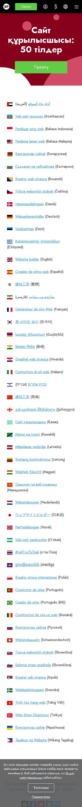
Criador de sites (27, 602)
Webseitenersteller (29, 216)
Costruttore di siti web (32, 371)
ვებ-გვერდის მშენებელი (35, 409)
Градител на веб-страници (36, 484)
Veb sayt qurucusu (29, 116)
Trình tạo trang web (30, 702)
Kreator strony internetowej (36, 577)
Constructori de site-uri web (36, 614)
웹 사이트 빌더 (26, 321)
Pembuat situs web (29, 128)
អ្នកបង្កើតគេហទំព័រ (27, 564)
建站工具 (22, 284)
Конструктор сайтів (30, 727)
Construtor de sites (30, 589)
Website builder (27, 259)
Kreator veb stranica (30, 677)
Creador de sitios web (32, 271)
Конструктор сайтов (30, 627)
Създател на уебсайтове (34, 166)
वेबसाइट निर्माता (25, 346)
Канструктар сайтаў (30, 153)
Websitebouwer (27, 502)
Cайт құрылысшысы (30, 421)
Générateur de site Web (34, 309)
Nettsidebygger (27, 527)
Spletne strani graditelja (33, 664)
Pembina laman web (30, 141)
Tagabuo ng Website (31, 740)
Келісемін (41, 787)
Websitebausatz (27, 639)
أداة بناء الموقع (39, 103)
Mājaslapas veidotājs (30, 446)
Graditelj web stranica (31, 359)
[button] (26, 6)
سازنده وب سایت (41, 296)
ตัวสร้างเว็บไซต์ (27, 552)
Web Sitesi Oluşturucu (32, 714)
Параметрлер (41, 797)
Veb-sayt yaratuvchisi (31, 539)
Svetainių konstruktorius (33, 459)
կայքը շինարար (30, 334)
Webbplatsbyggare (29, 689)
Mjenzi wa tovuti (27, 434)
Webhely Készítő (28, 471)
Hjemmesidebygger (29, 204)
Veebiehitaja (24, 228)
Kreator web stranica (31, 178)
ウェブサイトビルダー (32, 514)
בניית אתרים (37, 384)
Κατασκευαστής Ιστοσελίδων (37, 241)
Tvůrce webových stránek (34, 191)
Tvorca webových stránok (34, 652)
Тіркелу (41, 67)
